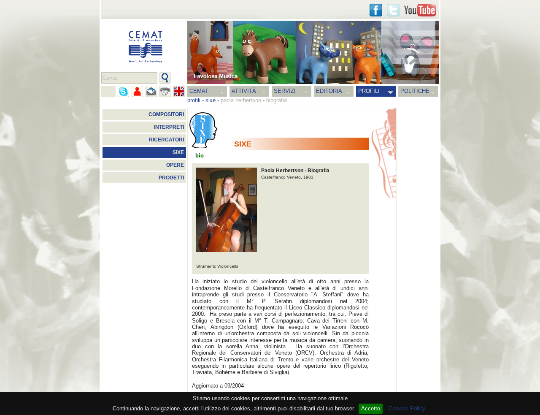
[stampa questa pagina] (165, 91)
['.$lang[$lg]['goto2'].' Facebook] (376, 10)
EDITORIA (329, 91)
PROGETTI (171, 177)
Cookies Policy (407, 408)
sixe (210, 100)
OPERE (175, 165)
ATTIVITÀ (244, 91)
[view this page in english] (179, 91)
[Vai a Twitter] (393, 10)
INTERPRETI (169, 127)
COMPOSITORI (166, 114)
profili (193, 100)
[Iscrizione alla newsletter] (151, 91)
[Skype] (123, 91)
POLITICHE (414, 91)
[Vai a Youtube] (420, 10)
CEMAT (198, 91)
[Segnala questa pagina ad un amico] (137, 91)
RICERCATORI (166, 139)
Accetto (370, 408)
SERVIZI (285, 91)
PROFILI (369, 91)
